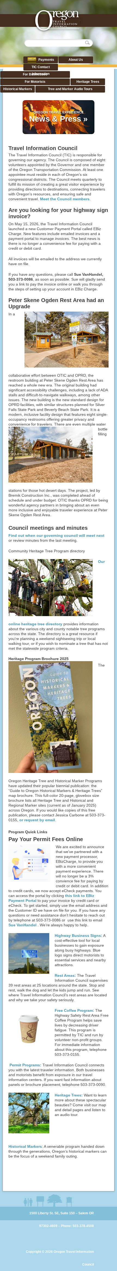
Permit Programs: (24, 1065)
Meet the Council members (65, 199)
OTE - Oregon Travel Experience (57, 21)
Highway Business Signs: (78, 935)
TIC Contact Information (41, 70)
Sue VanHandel (23, 925)
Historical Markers (17, 89)
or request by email (37, 820)
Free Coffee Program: (74, 1010)
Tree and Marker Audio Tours (70, 89)
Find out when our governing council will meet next (56, 535)
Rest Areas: (65, 975)
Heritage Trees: (69, 1095)
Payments (46, 60)
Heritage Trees (87, 82)
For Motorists (35, 82)
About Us (76, 60)
